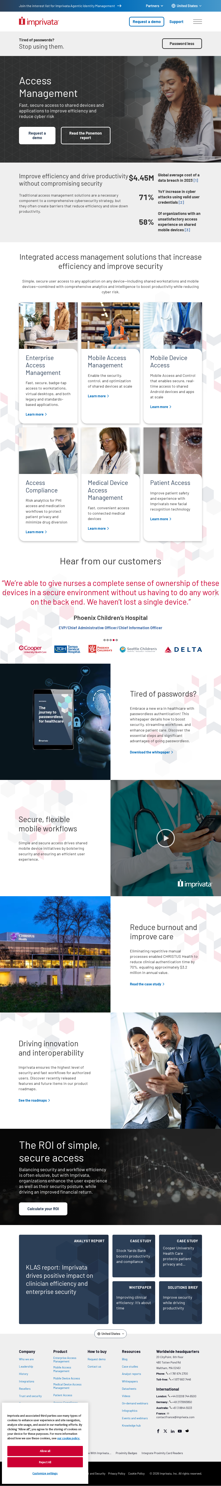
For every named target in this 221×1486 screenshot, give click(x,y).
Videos (126, 1396)
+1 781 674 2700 (178, 1373)
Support (176, 21)
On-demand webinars (135, 1403)
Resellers (25, 1388)
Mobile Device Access (66, 1378)
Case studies (130, 1366)
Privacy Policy (116, 1473)
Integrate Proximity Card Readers (162, 1453)
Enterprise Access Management (64, 1359)
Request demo (97, 1359)
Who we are (26, 1359)
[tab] (105, 640)
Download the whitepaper (150, 752)
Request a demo (147, 21)
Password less (182, 43)
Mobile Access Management (62, 1369)
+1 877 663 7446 (181, 1379)
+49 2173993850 (182, 1402)
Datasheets (129, 1388)
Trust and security (30, 1396)
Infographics (129, 1410)
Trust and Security (93, 1473)
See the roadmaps (33, 1100)
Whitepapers (130, 1381)
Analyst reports (131, 1374)
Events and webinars (135, 1418)
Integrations (26, 1381)
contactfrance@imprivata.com (175, 1417)
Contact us (94, 1366)
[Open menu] (197, 21)
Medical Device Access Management (67, 1386)
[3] (187, 229)
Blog (124, 1359)
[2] (181, 202)
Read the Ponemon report (85, 135)
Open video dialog (165, 838)
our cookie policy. (68, 1438)
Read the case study (145, 984)
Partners (152, 6)
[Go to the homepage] (39, 21)
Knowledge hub (131, 1425)
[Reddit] (187, 1431)
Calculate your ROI (43, 1208)
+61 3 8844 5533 (182, 1408)
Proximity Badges (126, 1453)
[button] (5, 593)
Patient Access (62, 1395)
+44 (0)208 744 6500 (183, 1396)
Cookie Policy (136, 1473)
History (23, 1374)
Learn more (35, 414)
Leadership (26, 1366)
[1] (196, 180)
